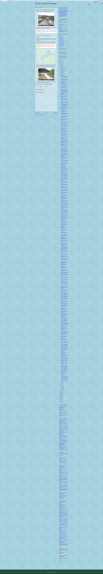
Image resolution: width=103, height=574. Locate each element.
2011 (60, 402)
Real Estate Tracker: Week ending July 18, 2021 (64, 243)
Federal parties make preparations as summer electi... (64, 201)
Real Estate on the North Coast (63, 484)
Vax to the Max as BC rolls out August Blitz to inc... (64, 91)
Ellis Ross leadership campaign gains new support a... (64, 311)
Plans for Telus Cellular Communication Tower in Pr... (64, 126)
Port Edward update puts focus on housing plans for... (64, 283)
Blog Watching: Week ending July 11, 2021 (64, 327)
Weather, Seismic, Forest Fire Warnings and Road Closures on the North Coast (63, 489)
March (62, 386)
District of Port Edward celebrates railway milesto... (64, 309)
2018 (61, 393)
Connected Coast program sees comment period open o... (64, 379)
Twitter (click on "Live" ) (62, 58)
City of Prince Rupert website (63, 422)
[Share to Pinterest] (47, 86)
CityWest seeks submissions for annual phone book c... (64, 156)
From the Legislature (62, 461)
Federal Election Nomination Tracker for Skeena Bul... (64, 203)
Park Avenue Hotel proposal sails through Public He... (64, 104)
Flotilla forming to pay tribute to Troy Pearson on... (64, 121)
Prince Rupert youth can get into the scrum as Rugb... (64, 344)
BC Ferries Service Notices (62, 430)
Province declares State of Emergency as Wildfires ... (64, 213)
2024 (61, 62)
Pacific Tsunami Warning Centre (63, 441)
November (62, 68)
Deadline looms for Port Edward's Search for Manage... (64, 164)
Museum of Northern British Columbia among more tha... (64, 161)
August (62, 72)
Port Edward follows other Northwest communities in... (64, 99)
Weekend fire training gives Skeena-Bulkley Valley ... (64, 303)
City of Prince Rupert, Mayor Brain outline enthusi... (63, 222)
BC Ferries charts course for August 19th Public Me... (64, 191)
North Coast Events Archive (62, 49)
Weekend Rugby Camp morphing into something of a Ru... (64, 183)
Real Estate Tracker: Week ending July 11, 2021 (64, 325)
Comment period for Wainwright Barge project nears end (64, 287)
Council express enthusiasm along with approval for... (64, 83)
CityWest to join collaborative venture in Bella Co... (64, 94)
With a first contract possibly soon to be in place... (64, 375)
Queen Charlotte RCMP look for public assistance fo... (64, 151)
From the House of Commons (63, 460)
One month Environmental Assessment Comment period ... (64, 280)
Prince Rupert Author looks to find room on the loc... (64, 169)
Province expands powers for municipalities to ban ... (64, 77)
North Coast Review (45, 3)
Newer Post (37, 112)
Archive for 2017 (61, 44)
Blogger (56, 572)
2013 (61, 399)
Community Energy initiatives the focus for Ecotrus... (64, 129)
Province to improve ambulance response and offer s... (64, 257)
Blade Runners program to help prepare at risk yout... (64, 159)
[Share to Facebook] (46, 86)
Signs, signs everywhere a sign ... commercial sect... (64, 175)
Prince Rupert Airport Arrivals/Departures (62, 444)
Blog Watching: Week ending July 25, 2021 (64, 144)
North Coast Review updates (63, 22)
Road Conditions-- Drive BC (62, 419)
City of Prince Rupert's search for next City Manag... (64, 117)
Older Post (55, 112)
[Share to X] (45, 86)
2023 (61, 63)
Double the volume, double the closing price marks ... (64, 323)
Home (46, 112)
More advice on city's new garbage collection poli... (64, 89)
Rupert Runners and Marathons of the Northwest (63, 541)
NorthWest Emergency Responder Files (62, 407)
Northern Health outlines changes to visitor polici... (64, 205)
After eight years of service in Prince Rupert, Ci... (64, 177)
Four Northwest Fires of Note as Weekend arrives (64, 247)
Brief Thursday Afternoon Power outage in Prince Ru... (64, 356)
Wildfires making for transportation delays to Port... (64, 267)
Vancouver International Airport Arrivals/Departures (63, 447)
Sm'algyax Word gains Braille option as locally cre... (64, 334)
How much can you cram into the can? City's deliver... (64, 225)
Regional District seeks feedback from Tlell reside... (64, 199)
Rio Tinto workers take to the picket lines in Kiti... (64, 140)
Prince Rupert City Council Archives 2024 (62, 415)
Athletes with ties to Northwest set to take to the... (64, 87)
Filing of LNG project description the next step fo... (64, 230)
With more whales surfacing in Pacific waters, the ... (64, 294)
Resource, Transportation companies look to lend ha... (64, 252)
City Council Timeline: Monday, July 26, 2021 (64, 106)
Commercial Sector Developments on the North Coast (62, 468)
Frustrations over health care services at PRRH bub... (64, 342)
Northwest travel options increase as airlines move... (64, 339)
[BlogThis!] (44, 86)
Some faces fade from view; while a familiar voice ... (64, 292)
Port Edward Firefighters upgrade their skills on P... (64, 313)
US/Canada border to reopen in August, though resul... (64, 233)
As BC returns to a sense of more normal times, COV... (64, 119)
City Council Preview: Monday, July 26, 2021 (64, 131)
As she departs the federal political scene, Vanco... (64, 365)
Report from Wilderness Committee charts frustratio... (64, 111)
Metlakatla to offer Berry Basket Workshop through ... (64, 316)
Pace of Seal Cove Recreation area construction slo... (63, 167)
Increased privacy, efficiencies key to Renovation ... (63, 227)
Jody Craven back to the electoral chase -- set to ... (64, 135)
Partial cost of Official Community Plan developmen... (63, 262)
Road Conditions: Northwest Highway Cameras (63, 421)
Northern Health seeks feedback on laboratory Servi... (64, 180)
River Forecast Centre (62, 442)
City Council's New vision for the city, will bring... (64, 367)
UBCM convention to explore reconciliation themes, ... (64, 235)
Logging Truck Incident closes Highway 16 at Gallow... (64, 97)
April (61, 385)
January (62, 389)
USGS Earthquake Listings (62, 440)
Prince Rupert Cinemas (62, 497)
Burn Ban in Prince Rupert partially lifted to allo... (64, 149)
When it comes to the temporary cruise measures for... (63, 238)
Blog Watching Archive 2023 (62, 53)
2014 (61, 398)
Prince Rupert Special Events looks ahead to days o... (64, 109)
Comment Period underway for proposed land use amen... (64, 80)
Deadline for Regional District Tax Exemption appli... (64, 290)
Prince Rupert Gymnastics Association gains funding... (64, 138)
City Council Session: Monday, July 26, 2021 (64, 133)
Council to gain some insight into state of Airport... (64, 123)
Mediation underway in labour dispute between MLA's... (64, 249)
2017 (61, 394)
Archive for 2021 (61, 40)
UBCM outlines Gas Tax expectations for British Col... (64, 363)
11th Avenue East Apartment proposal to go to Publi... (64, 102)
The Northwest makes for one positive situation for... (64, 153)
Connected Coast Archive (64, 381)
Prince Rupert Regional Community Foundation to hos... (64, 277)
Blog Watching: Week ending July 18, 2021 (64, 245)
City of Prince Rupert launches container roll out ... (64, 299)
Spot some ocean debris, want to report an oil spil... (64, 217)
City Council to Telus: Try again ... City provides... (64, 85)
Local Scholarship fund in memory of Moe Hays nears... (64, 321)
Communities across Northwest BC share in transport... (64, 270)
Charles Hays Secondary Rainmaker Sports (62, 505)
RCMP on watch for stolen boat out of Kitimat (64, 210)
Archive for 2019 (61, 42)
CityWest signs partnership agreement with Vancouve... (64, 329)
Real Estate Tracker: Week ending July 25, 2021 (64, 142)
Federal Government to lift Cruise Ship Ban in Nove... (64, 265)
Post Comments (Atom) (42, 114)
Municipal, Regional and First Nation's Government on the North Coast (63, 480)
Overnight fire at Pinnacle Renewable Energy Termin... (64, 306)
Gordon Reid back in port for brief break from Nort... (64, 173)
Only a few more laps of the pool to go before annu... (64, 254)
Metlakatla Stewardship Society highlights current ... (64, 114)
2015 (61, 397)
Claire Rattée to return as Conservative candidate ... (64, 147)
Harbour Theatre (61, 498)
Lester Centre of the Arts (62, 496)
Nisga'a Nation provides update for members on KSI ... (64, 361)
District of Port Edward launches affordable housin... (64, 337)
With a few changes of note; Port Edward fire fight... (64, 369)
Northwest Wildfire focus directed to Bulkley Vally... (64, 331)
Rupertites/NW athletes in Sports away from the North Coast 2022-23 (63, 545)
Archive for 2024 (61, 36)
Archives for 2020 (61, 41)
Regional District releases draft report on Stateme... (64, 296)
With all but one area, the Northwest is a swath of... (64, 358)
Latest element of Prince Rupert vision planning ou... (64, 241)
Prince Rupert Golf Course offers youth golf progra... (64, 377)
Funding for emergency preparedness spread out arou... (64, 301)
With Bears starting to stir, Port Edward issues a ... (64, 215)
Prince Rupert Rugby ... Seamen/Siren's (62, 537)
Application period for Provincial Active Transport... (63, 353)
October (62, 69)
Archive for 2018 (61, 43)
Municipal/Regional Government (63, 453)
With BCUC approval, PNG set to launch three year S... (64, 259)
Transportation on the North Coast (63, 485)
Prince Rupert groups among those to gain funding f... (64, 351)
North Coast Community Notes (63, 481)
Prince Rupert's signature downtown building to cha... (64, 193)
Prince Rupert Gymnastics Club (63, 518)
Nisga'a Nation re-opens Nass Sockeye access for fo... (64, 188)
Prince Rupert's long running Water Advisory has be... (64, 372)
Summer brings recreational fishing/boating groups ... (64, 348)
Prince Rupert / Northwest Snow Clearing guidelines (63, 31)
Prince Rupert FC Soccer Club (63, 536)
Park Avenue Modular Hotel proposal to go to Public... (64, 272)
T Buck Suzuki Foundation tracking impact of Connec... (64, 208)
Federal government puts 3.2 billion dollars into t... (64, 346)
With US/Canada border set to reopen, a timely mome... (64, 219)
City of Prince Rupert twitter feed (63, 425)
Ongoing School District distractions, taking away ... (64, 275)
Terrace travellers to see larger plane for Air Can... (64, 318)
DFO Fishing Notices (62, 431)
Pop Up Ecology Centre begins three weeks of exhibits (64, 196)
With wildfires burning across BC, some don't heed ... (64, 185)
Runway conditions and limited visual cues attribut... (64, 171)
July (61, 73)
